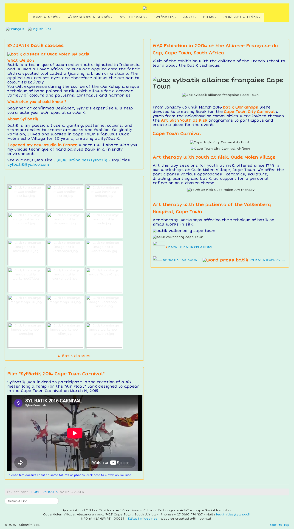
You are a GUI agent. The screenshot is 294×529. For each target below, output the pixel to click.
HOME (35, 492)
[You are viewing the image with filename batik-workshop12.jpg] (65, 279)
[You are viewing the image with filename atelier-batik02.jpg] (25, 197)
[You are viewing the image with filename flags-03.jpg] (65, 307)
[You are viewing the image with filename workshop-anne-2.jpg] (104, 307)
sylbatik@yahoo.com (28, 164)
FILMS (208, 17)
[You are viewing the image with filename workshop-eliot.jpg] (65, 334)
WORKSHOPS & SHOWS (89, 17)
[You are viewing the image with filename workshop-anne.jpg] (25, 334)
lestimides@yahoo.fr (233, 514)
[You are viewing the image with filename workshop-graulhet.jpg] (104, 334)
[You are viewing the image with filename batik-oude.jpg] (104, 224)
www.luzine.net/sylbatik (82, 160)
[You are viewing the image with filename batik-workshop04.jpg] (65, 252)
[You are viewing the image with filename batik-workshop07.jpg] (25, 279)
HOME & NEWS (44, 17)
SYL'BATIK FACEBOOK (180, 260)
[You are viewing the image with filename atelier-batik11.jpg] (65, 197)
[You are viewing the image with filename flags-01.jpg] (104, 279)
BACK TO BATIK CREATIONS (190, 247)
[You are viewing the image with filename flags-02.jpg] (25, 307)
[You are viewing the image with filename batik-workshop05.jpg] (104, 252)
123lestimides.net (142, 518)
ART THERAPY (132, 17)
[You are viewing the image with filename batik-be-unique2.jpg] (25, 224)
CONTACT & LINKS (240, 17)
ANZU (188, 17)
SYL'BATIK (164, 17)
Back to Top (279, 525)
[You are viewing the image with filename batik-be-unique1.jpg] (104, 197)
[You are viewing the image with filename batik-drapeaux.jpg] (65, 224)
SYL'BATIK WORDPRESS (267, 260)
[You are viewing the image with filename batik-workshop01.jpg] (25, 252)
